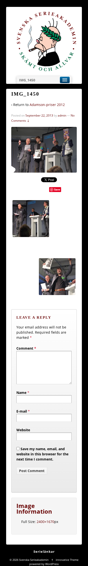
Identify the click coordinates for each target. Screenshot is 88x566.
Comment (26, 348)
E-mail (21, 411)
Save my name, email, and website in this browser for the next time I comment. (42, 454)
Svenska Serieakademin (33, 560)
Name (21, 392)
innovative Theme (67, 560)
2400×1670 (45, 521)
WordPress (52, 564)
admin (62, 115)
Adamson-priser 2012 (47, 104)
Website (23, 430)
